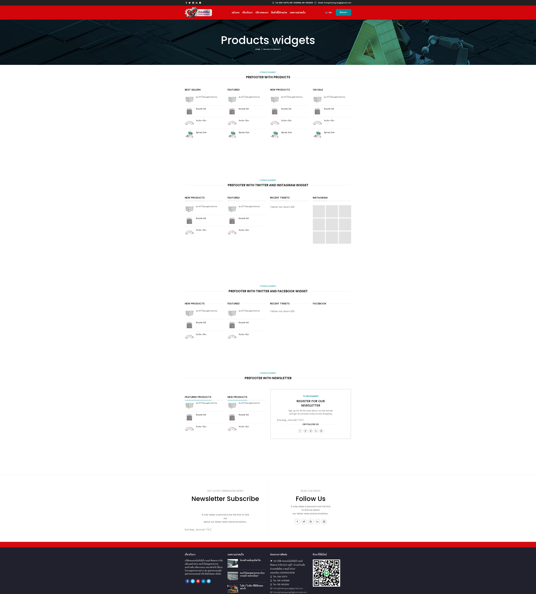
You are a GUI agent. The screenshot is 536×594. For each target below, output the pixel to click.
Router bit (201, 109)
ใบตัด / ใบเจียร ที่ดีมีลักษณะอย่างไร (251, 587)
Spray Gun (201, 132)
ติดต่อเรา (343, 12)
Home (257, 49)
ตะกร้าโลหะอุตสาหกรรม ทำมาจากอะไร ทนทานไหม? (252, 574)
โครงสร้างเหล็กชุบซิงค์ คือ (250, 560)
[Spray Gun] (189, 135)
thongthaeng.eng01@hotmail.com (290, 592)
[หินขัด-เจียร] (189, 123)
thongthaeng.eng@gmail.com (288, 588)
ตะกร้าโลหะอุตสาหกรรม (206, 97)
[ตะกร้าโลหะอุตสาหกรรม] (189, 99)
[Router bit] (189, 111)
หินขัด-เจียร (201, 120)
